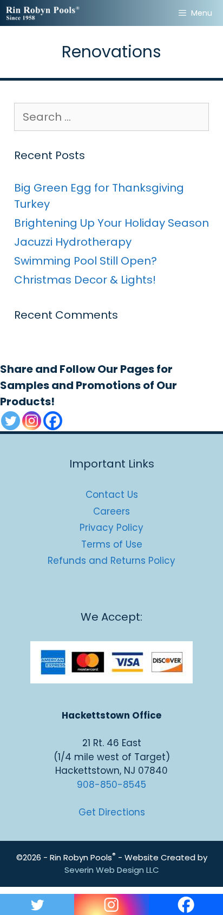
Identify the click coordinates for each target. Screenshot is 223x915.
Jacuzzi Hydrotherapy (73, 241)
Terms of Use (111, 544)
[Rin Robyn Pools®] (43, 13)
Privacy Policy (111, 527)
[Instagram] (31, 420)
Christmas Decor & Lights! (85, 279)
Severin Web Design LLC (111, 869)
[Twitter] (10, 420)
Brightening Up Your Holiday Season (111, 223)
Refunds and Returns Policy (111, 560)
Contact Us (112, 494)
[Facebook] (52, 420)
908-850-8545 (111, 784)
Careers (111, 511)
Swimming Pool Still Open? (85, 260)
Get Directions (111, 812)
